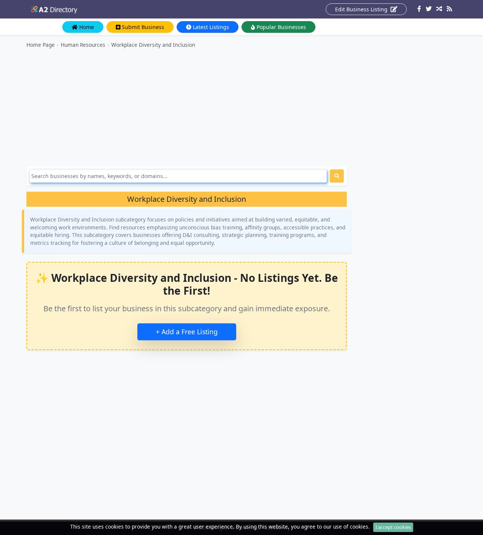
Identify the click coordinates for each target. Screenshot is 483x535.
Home (86, 27)
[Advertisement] (186, 107)
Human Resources (83, 44)
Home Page (40, 44)
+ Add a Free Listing (187, 331)
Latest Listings (210, 27)
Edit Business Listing (362, 9)
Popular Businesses (280, 27)
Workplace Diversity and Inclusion (153, 44)
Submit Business (142, 27)
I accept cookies (393, 527)
